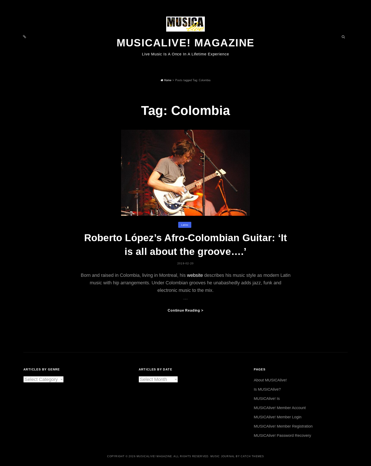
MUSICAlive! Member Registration (283, 426)
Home (167, 80)
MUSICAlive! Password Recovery (282, 435)
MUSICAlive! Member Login (277, 417)
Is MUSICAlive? (267, 389)
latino (184, 225)
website (195, 275)
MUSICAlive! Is (267, 398)
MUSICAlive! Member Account (280, 408)
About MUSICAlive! (270, 380)
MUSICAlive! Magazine (186, 43)
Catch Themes (252, 456)
